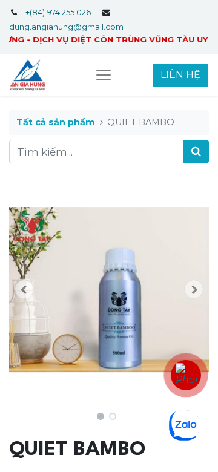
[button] (24, 289)
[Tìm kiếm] (196, 152)
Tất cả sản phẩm (55, 122)
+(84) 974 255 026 (58, 12)
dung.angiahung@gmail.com (66, 26)
